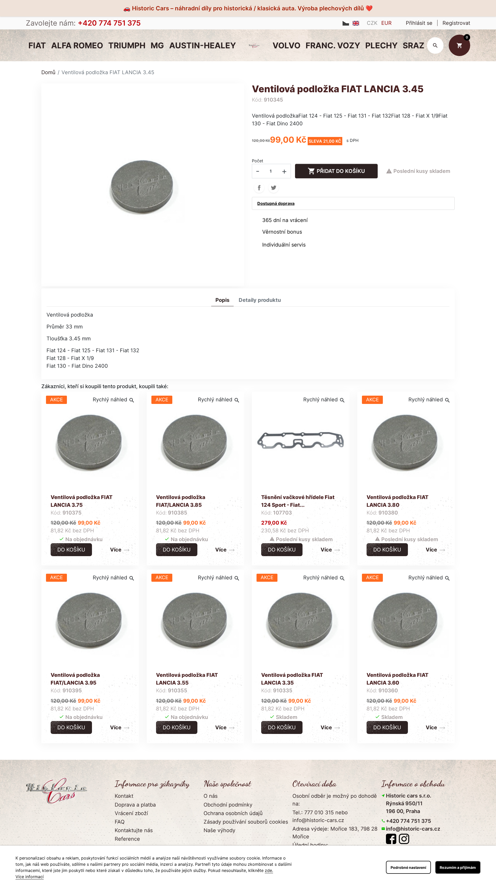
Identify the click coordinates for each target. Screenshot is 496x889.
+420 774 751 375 (408, 821)
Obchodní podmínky (228, 805)
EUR (386, 23)
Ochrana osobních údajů (233, 813)
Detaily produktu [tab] (260, 300)
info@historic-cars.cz (413, 829)
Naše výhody (219, 830)
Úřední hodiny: (310, 845)
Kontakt (124, 796)
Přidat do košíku (336, 171)
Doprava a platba (135, 805)
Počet (257, 160)
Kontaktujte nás (134, 830)
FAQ (120, 822)
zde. (269, 870)
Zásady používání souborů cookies (246, 822)
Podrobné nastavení (408, 867)
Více (115, 550)
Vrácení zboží (131, 813)
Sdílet (259, 187)
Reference (127, 839)
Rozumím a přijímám (458, 867)
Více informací (30, 876)
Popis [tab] (222, 300)
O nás (211, 796)
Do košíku (71, 550)
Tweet (273, 187)
